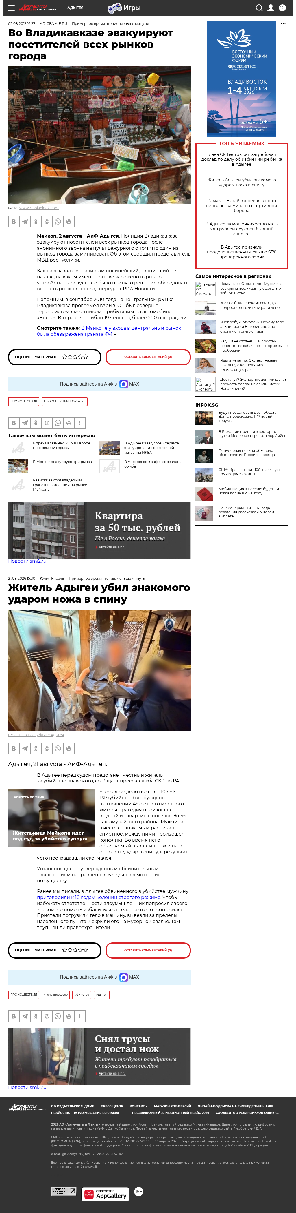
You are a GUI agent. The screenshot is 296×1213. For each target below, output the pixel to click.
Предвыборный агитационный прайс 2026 (170, 1113)
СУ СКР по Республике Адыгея (36, 735)
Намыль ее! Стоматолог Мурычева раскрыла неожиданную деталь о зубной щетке (251, 288)
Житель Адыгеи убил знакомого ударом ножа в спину (241, 182)
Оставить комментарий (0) (148, 357)
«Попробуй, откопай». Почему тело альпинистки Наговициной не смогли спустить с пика (252, 326)
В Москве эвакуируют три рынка (62, 461)
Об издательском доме (72, 1106)
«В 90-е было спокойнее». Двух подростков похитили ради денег (250, 305)
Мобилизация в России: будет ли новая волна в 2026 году (249, 491)
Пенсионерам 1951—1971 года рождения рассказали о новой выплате (246, 512)
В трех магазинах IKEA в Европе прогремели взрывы (61, 445)
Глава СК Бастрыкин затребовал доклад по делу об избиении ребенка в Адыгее (241, 159)
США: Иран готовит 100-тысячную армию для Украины (249, 472)
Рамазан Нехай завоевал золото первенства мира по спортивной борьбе (241, 205)
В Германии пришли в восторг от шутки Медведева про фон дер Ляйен (252, 434)
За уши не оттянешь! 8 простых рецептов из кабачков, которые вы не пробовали (254, 346)
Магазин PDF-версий (172, 1106)
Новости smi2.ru (27, 561)
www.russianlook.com (39, 208)
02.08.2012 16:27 (21, 23)
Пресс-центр (112, 1106)
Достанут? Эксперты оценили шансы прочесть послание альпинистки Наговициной (253, 384)
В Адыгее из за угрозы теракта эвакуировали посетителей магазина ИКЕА (151, 448)
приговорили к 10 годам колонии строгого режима (98, 897)
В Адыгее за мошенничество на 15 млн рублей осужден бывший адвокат (242, 229)
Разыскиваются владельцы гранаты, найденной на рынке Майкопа (60, 485)
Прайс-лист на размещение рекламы (85, 1113)
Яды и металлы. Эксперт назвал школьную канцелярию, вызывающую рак (248, 365)
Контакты (138, 1106)
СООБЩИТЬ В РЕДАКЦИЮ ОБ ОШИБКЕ (247, 1113)
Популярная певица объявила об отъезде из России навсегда (247, 453)
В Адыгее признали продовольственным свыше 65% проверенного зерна (242, 252)
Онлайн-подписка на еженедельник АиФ (235, 1106)
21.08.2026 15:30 (21, 578)
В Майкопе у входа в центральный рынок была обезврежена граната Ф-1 (109, 331)
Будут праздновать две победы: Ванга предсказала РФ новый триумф (247, 417)
